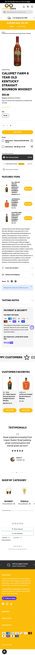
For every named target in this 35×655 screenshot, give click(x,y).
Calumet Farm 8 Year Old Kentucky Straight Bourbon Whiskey (16, 33)
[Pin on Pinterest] (15, 281)
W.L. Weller (6, 392)
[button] (28, 7)
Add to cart (17, 132)
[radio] (4, 157)
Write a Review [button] (18, 529)
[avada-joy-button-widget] (4, 651)
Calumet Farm (6, 69)
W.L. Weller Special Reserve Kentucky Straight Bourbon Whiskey (15, 187)
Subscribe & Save (15, 164)
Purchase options (7, 153)
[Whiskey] (9, 491)
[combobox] (17, 12)
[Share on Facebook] (12, 281)
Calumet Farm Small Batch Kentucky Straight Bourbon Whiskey (16, 217)
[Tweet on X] (8, 281)
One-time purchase (12, 157)
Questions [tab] (16, 537)
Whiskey (8, 501)
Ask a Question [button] (18, 533)
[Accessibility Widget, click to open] (32, 327)
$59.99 (5, 403)
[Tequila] (24, 491)
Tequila (24, 501)
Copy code (22, 26)
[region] (17, 396)
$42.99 (21, 401)
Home (3, 32)
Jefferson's (22, 392)
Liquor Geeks (9, 644)
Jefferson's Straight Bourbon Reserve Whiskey (15, 202)
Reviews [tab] (4, 537)
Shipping (4, 98)
